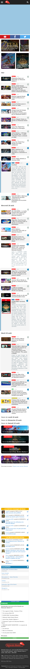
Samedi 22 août (14, 423)
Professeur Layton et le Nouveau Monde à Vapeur (12, 622)
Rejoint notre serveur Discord (20, 466)
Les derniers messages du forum (15, 509)
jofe (7, 539)
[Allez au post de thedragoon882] (27, 519)
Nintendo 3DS (14, 657)
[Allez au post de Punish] (27, 532)
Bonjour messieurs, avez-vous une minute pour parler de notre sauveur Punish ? (15, 552)
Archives (14, 638)
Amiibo (20, 657)
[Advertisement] (15, 15)
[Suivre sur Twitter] (25, 37)
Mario (17, 655)
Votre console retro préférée (13, 512)
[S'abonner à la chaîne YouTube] (5, 37)
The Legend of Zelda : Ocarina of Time (12, 611)
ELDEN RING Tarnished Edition (10, 615)
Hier (2, 73)
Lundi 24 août (13, 417)
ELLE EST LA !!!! (10, 546)
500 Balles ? (9, 563)
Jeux (7, 667)
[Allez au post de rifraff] (27, 515)
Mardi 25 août (6, 333)
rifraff (7, 515)
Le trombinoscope (11, 533)
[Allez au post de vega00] (27, 511)
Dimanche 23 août (15, 420)
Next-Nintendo (25, 666)
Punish (7, 532)
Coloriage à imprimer (13, 667)
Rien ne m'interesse (7, 630)
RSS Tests (8, 661)
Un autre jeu (5, 628)
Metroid (25, 655)
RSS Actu (3, 661)
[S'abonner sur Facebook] (15, 37)
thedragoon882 (9, 519)
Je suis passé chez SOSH (9, 632)
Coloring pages (21, 667)
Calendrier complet (15, 601)
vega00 (7, 511)
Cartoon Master (4, 658)
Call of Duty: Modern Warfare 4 (10, 619)
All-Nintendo (19, 666)
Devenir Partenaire (11, 666)
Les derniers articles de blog (15, 537)
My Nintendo (25, 657)
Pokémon (21, 655)
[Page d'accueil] (15, 645)
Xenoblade (3, 657)
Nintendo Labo (12, 658)
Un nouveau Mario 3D (8, 613)
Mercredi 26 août (7, 205)
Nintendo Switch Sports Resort (10, 617)
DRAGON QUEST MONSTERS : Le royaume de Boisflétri (14, 625)
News (7, 555)
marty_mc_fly (9, 560)
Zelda (14, 655)
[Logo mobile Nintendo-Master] (5, 2)
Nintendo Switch (8, 655)
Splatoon (9, 657)
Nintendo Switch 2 (20, 658)
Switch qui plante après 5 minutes (15, 516)
